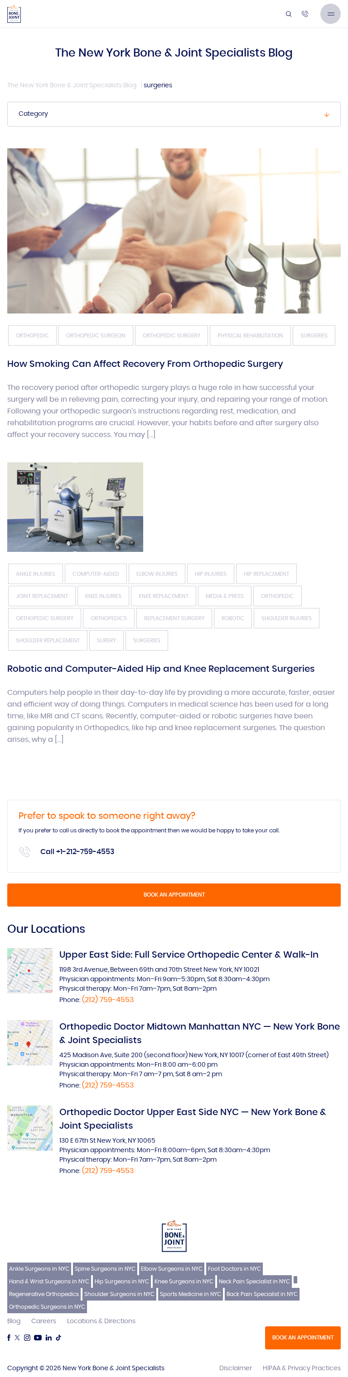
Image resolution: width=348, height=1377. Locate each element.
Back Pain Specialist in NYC (262, 1294)
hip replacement (266, 574)
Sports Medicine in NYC (190, 1294)
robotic (233, 618)
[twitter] (17, 1337)
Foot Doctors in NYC (234, 1269)
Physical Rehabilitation (250, 335)
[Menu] (330, 14)
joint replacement (42, 596)
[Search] (288, 14)
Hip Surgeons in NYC (122, 1281)
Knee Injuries (103, 596)
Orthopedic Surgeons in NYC (47, 1307)
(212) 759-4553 (108, 999)
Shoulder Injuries (286, 618)
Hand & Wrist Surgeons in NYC (49, 1281)
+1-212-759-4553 (85, 851)
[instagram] (27, 1337)
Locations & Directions (101, 1321)
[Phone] (305, 14)
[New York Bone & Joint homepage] (174, 1236)
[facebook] (8, 1337)
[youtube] (38, 1337)
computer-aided (95, 574)
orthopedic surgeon (96, 335)
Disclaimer (235, 1368)
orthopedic (32, 335)
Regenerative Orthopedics (44, 1294)
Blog (13, 1321)
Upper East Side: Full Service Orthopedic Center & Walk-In (189, 954)
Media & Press (225, 596)
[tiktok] (58, 1337)
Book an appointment (174, 894)
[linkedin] (48, 1337)
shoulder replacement (48, 640)
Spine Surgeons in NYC (105, 1269)
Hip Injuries (211, 574)
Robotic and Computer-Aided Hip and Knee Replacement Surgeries (161, 669)
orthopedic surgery (171, 335)
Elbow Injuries (157, 574)
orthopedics (109, 618)
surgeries (314, 335)
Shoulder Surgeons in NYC (119, 1294)
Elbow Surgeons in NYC (172, 1269)
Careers (43, 1321)
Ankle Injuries (35, 574)
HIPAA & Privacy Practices (302, 1368)
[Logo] (14, 14)
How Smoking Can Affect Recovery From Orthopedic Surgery (145, 364)
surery (106, 640)
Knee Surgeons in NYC (184, 1281)
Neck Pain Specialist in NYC (254, 1281)
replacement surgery (174, 618)
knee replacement (163, 596)
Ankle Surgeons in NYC (39, 1269)
